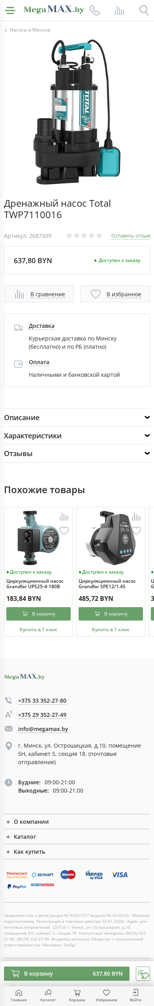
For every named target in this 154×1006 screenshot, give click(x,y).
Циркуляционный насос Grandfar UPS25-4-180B (35, 584)
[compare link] (119, 10)
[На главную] (54, 9)
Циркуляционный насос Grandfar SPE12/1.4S (107, 584)
